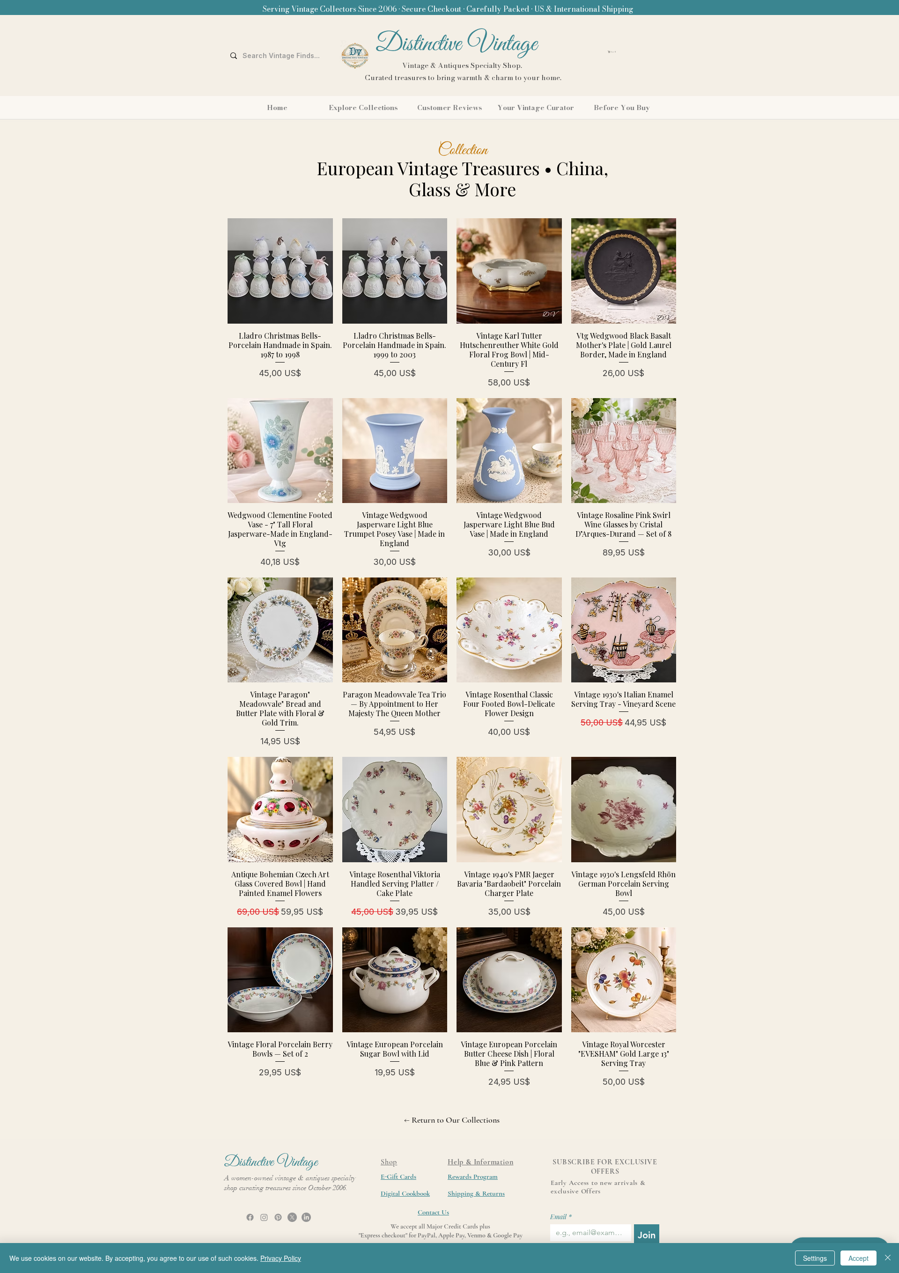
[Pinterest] (278, 1217)
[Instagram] (264, 1217)
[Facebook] (250, 1217)
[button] (637, 52)
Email (561, 1217)
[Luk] (887, 1258)
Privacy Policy (280, 1258)
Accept (858, 1258)
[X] (292, 1217)
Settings (815, 1258)
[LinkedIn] (306, 1217)
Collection (462, 150)
